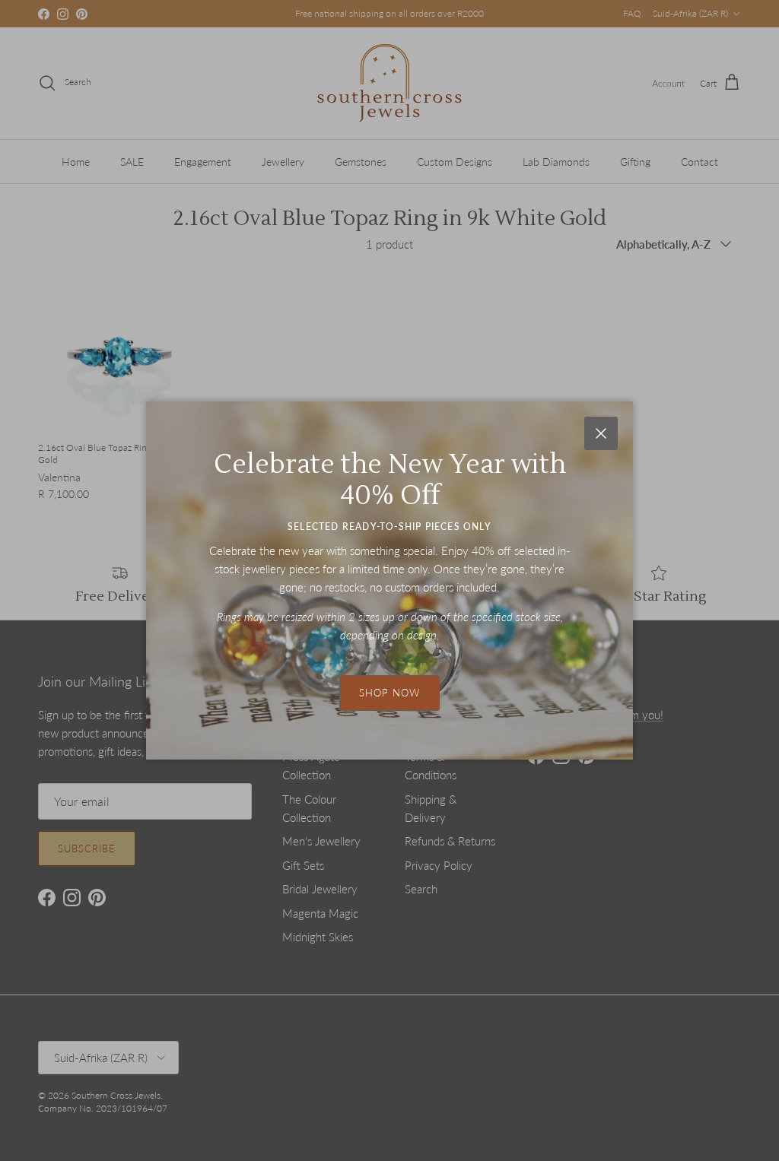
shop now (389, 693)
